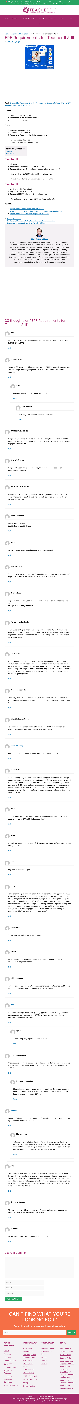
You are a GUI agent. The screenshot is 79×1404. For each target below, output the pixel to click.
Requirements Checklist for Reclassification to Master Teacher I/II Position (31, 221)
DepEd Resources (46, 18)
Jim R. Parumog (17, 746)
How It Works (28, 1361)
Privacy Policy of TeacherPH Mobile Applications (67, 1363)
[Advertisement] (39, 85)
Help (71, 18)
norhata (14, 1110)
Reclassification (29, 1386)
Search (62, 18)
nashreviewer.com (60, 4)
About (14, 18)
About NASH (28, 1348)
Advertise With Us (11, 1385)
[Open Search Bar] (39, 24)
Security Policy (65, 1358)
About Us (7, 1354)
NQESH (44, 1357)
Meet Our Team (10, 1361)
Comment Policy (66, 1388)
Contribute (8, 1376)
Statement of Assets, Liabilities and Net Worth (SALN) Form (26, 223)
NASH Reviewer (29, 18)
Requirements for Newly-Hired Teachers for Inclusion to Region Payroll (37, 211)
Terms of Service (66, 1351)
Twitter (44, 1364)
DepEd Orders (28, 1351)
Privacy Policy (65, 1348)
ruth (12, 1005)
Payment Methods (30, 1379)
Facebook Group (47, 1348)
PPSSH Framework (30, 1376)
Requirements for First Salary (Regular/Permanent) (29, 214)
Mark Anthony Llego (39, 239)
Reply (9, 348)
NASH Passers (28, 1370)
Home (6, 18)
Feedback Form (10, 1367)
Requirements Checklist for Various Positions (27, 209)
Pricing (25, 1383)
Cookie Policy (65, 1355)
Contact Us (8, 1364)
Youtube (44, 1361)
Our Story (7, 1357)
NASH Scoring (28, 1373)
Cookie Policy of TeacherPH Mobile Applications (67, 1382)
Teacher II (10, 151)
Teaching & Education (19, 34)
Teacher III (10, 154)
